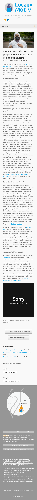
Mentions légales (24, 490)
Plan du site (16, 490)
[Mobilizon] (5, 20)
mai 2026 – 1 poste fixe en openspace (13, 350)
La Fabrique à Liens (16, 224)
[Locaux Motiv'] (18, 7)
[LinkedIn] (8, 20)
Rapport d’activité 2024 (9, 356)
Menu (6, 26)
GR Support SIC (23, 60)
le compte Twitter (16, 280)
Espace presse (7, 490)
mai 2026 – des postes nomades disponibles (15, 352)
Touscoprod (7, 257)
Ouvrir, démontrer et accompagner (18, 331)
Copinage (11, 320)
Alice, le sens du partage (18, 337)
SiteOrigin (17, 496)
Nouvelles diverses (20, 320)
